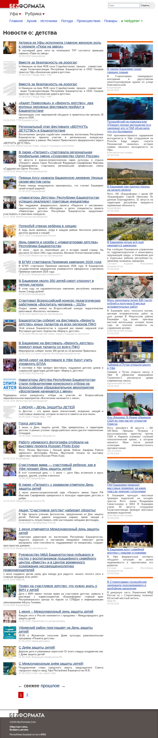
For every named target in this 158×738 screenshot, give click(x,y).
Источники (48, 21)
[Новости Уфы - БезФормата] (23, 5)
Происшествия (88, 21)
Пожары (110, 21)
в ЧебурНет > (132, 21)
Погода (67, 21)
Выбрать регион (19, 729)
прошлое (50, 685)
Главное (16, 21)
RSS (43, 734)
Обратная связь (19, 727)
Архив (32, 21)
